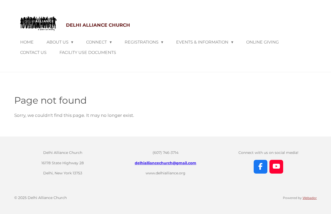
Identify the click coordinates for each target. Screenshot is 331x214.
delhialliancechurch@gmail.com (165, 163)
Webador (310, 198)
